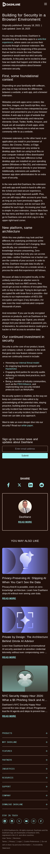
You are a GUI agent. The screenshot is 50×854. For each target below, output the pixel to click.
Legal (19, 841)
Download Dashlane (12, 804)
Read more (25, 522)
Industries (8, 769)
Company (6, 795)
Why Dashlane (9, 742)
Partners (7, 760)
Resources (7, 778)
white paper (27, 425)
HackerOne (11, 369)
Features (7, 751)
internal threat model (29, 363)
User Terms (6, 838)
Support (6, 786)
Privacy (12, 841)
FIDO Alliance (24, 384)
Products (7, 733)
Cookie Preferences (31, 841)
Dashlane (25, 516)
